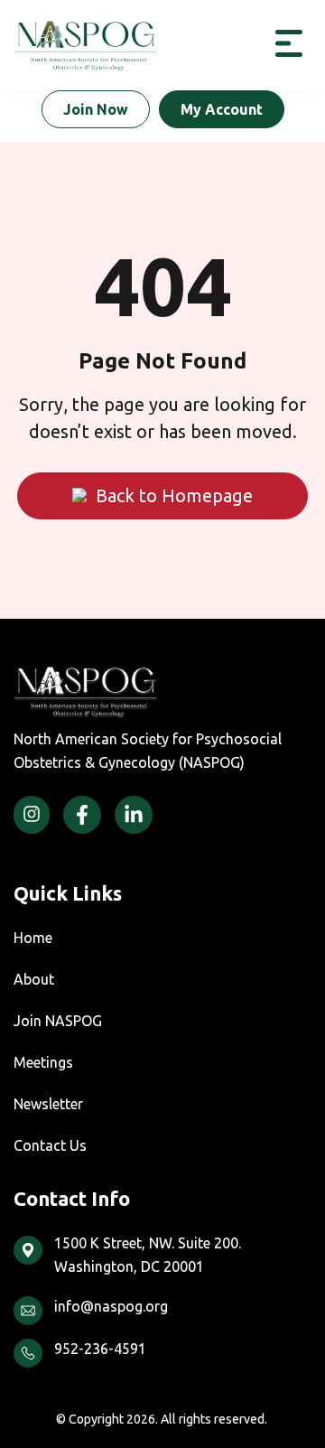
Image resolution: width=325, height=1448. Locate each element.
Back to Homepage (174, 495)
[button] (288, 45)
